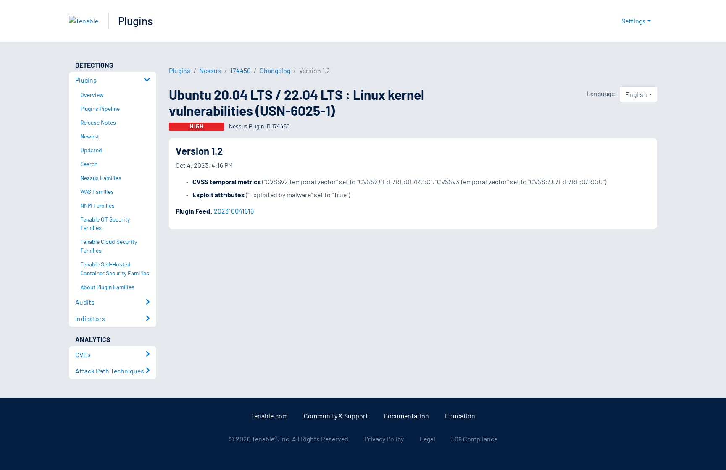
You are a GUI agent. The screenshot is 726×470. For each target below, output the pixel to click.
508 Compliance (474, 439)
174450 (240, 70)
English (636, 94)
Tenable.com (269, 416)
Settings (633, 21)
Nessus (210, 70)
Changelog (275, 70)
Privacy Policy (384, 439)
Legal (427, 439)
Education (460, 416)
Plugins (135, 20)
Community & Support (336, 416)
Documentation (406, 416)
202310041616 (234, 211)
